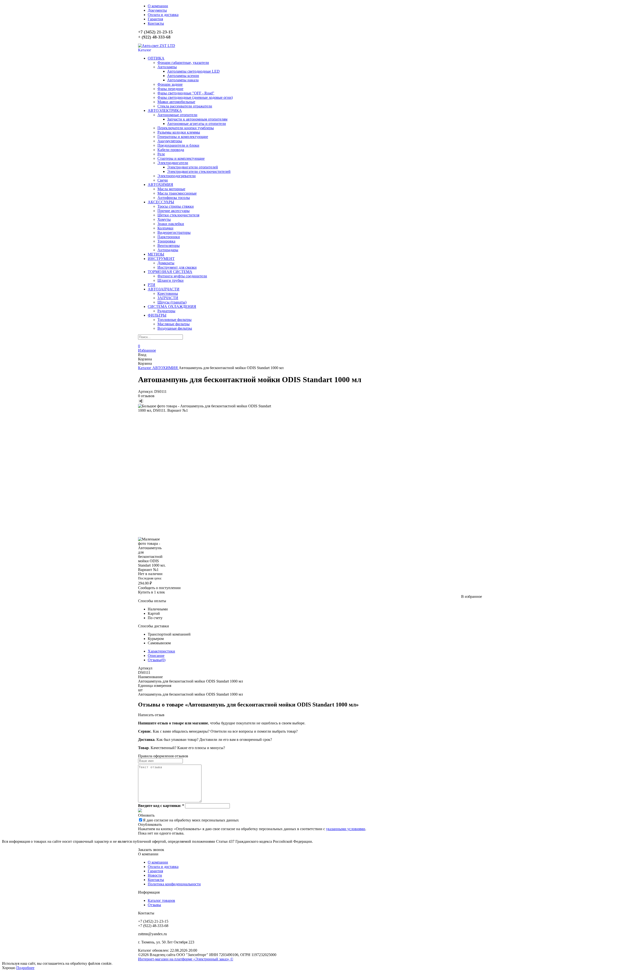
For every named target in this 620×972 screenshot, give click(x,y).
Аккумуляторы (169, 141)
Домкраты (165, 263)
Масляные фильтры (173, 324)
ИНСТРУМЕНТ (161, 259)
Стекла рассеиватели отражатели (184, 106)
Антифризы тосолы (173, 198)
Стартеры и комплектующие (181, 158)
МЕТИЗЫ (156, 254)
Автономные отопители (177, 115)
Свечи (162, 180)
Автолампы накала (183, 80)
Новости (155, 875)
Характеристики (161, 651)
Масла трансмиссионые (177, 193)
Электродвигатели (172, 163)
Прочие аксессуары (173, 211)
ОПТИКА (156, 58)
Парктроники (168, 237)
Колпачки (165, 228)
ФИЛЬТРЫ (157, 315)
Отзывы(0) (156, 660)
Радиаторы (166, 311)
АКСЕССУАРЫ (161, 202)
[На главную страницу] (156, 46)
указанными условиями (345, 829)
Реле (161, 154)
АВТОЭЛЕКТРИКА (165, 110)
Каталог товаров (161, 900)
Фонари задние (170, 84)
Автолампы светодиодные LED (193, 71)
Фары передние (170, 89)
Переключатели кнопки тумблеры (185, 128)
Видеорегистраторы (174, 232)
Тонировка (166, 241)
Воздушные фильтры (174, 328)
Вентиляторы (168, 245)
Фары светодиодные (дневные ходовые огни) (195, 97)
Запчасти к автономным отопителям (197, 119)
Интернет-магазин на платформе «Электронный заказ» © (185, 959)
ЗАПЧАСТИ (167, 298)
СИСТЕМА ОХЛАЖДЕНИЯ (172, 306)
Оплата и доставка (163, 15)
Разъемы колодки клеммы (178, 132)
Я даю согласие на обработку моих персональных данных (191, 820)
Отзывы (154, 905)
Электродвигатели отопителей (192, 167)
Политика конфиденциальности (174, 884)
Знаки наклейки (170, 224)
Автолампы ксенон (183, 76)
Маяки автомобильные (176, 102)
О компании (158, 6)
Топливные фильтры (174, 320)
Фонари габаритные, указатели (183, 63)
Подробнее (25, 968)
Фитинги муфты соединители (182, 276)
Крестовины (167, 293)
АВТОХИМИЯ (160, 184)
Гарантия (155, 19)
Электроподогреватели (176, 176)
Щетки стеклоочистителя (178, 215)
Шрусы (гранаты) (171, 302)
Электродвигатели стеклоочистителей (199, 171)
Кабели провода (170, 150)
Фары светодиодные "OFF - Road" (185, 93)
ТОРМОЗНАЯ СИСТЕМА (170, 272)
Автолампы (167, 67)
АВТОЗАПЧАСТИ (163, 289)
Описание (156, 655)
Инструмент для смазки (177, 267)
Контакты (156, 23)
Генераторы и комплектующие (182, 137)
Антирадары (167, 250)
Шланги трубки (170, 280)
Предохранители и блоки (178, 145)
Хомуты (164, 219)
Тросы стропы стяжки (175, 206)
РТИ (151, 285)
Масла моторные (171, 189)
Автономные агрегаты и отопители (196, 124)
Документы (157, 10)
